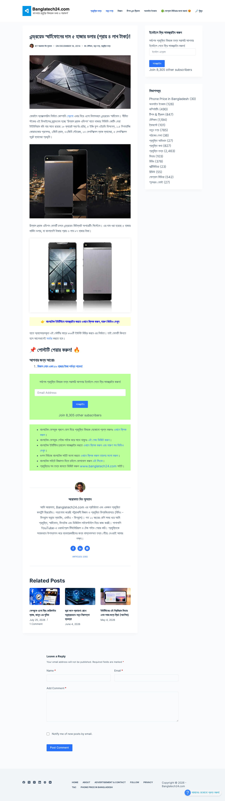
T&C (74, 787)
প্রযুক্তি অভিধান (157, 140)
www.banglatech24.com (98, 466)
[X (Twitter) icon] (87, 548)
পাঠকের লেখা (155, 135)
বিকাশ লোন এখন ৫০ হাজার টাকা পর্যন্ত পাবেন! (60, 366)
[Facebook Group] (45, 782)
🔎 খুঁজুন (198, 10)
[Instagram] (34, 782)
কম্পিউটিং (154, 109)
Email (118, 670)
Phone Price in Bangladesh (169, 99)
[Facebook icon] (73, 548)
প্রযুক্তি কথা (155, 146)
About (86, 782)
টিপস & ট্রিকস (156, 114)
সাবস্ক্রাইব (80, 404)
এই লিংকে (98, 461)
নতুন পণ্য (109, 10)
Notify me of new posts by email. (72, 733)
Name (51, 670)
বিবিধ (151, 161)
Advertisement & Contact (110, 782)
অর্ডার (49, 338)
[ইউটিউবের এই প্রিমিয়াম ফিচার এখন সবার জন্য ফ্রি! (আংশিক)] (116, 596)
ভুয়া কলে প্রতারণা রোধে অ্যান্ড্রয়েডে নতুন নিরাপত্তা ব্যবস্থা (77, 615)
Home (75, 782)
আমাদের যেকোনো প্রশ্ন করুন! (205, 792)
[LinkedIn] (39, 782)
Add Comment (56, 688)
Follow (134, 782)
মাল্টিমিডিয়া (154, 166)
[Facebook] (23, 782)
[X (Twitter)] (29, 782)
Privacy (148, 782)
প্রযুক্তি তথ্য (96, 10)
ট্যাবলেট (153, 125)
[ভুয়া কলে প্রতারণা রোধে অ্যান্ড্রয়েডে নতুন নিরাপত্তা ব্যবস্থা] (80, 596)
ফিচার (152, 156)
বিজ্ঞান (120, 10)
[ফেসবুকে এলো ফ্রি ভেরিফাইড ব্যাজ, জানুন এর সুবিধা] (45, 596)
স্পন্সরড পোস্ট (156, 182)
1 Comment (36, 623)
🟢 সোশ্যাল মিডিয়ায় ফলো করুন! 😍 (176, 10)
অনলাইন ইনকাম (150, 10)
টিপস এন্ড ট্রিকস (133, 10)
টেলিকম (89, 46)
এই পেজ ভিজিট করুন (99, 440)
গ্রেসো (70, 116)
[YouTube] (50, 782)
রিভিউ (152, 172)
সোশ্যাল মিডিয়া (156, 177)
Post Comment (59, 747)
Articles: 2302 (80, 556)
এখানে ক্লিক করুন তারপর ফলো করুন (99, 455)
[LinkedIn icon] (80, 548)
